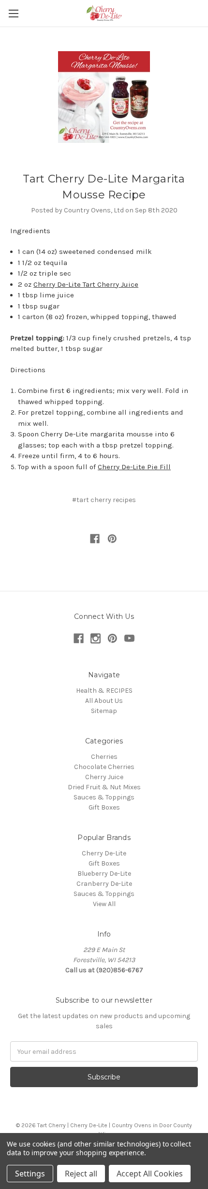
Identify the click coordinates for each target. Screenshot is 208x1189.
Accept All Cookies (150, 1173)
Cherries (104, 757)
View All (104, 904)
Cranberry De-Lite (104, 884)
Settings (30, 1173)
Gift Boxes (104, 807)
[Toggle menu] (13, 13)
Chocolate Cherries (104, 767)
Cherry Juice (104, 777)
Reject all (81, 1173)
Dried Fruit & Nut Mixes (104, 787)
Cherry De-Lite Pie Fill (134, 466)
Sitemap (104, 711)
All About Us (104, 701)
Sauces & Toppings (104, 797)
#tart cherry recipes (104, 500)
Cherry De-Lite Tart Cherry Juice (85, 284)
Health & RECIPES (104, 690)
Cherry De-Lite (104, 853)
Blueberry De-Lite (104, 873)
